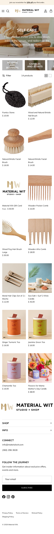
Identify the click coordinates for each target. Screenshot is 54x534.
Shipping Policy (8, 517)
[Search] (9, 11)
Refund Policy (37, 513)
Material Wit (13, 524)
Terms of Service (22, 513)
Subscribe (27, 488)
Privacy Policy (7, 513)
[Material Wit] (27, 11)
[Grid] (46, 75)
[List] (50, 75)
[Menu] (3, 11)
